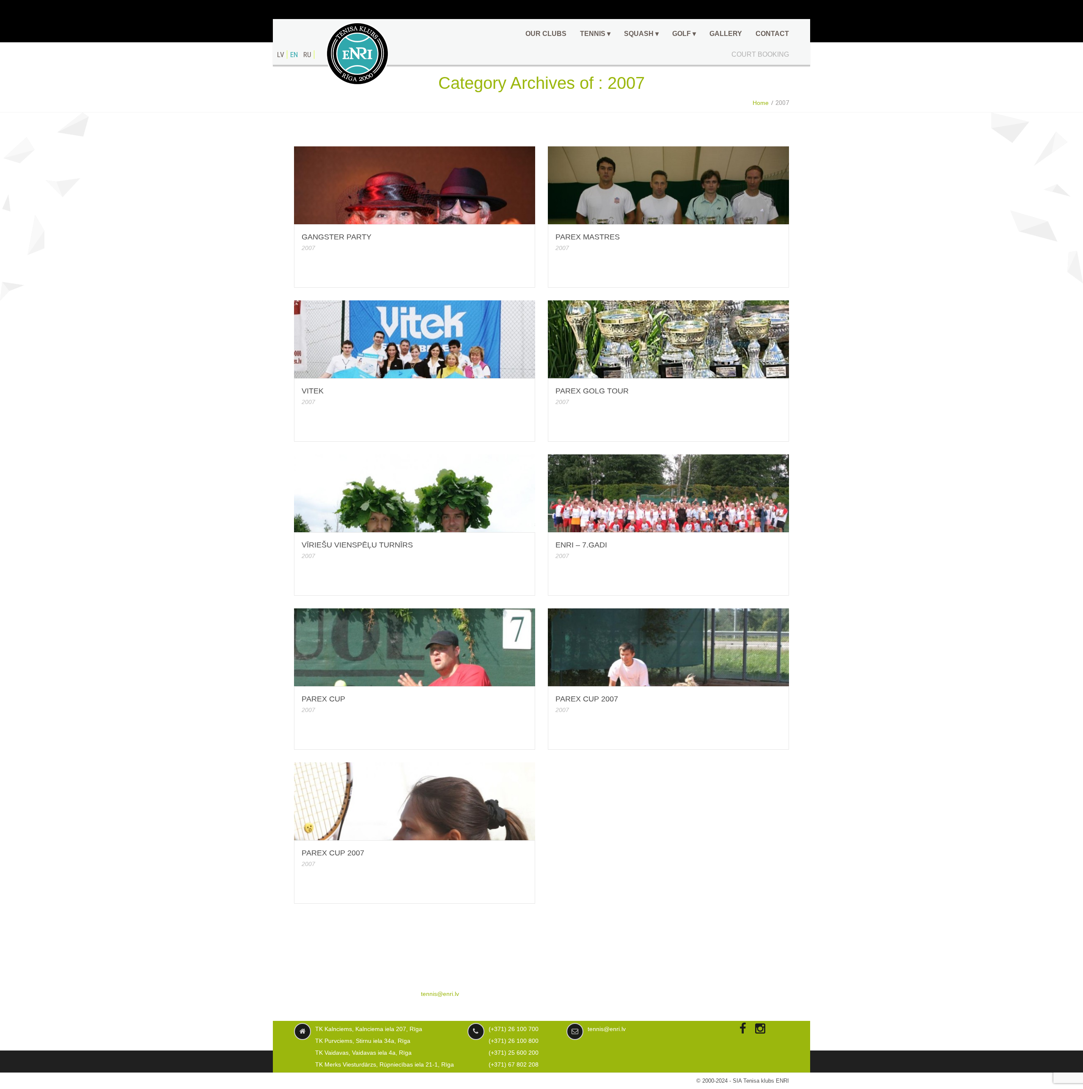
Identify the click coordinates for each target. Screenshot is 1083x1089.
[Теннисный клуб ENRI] (357, 53)
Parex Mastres (587, 237)
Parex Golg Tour (592, 391)
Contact (772, 33)
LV (280, 54)
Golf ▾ (684, 33)
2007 (308, 248)
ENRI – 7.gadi (581, 545)
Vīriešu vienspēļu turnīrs (357, 545)
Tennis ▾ (595, 33)
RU (307, 54)
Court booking (760, 54)
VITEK (313, 391)
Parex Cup (323, 699)
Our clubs (545, 33)
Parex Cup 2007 (586, 699)
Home (761, 102)
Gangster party (336, 237)
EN (294, 54)
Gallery (725, 33)
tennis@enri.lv (440, 993)
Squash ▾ (641, 33)
